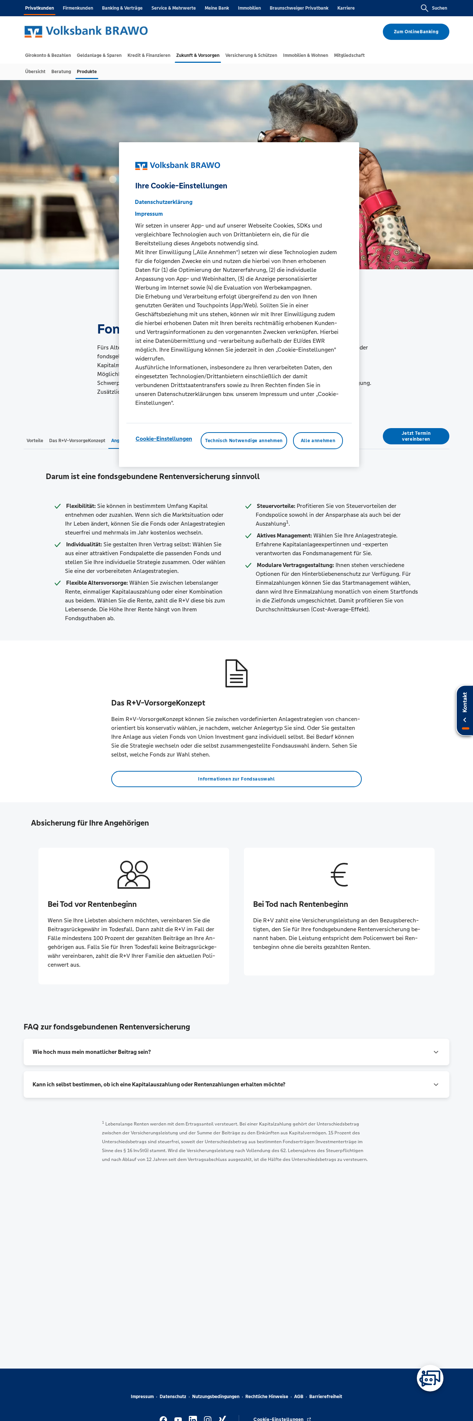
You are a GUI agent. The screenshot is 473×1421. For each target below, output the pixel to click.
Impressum (142, 1397)
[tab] (48, 55)
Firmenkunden (78, 8)
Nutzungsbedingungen (215, 1397)
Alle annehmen (318, 441)
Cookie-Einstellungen (164, 438)
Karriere (346, 8)
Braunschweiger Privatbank (299, 8)
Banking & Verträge (122, 8)
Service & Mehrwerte (174, 8)
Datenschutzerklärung (164, 201)
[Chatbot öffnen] (430, 1378)
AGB (298, 1397)
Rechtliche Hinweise (266, 1397)
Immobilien (249, 8)
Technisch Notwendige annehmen (244, 441)
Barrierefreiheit (325, 1397)
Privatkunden (39, 8)
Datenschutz (173, 1397)
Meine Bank (217, 8)
